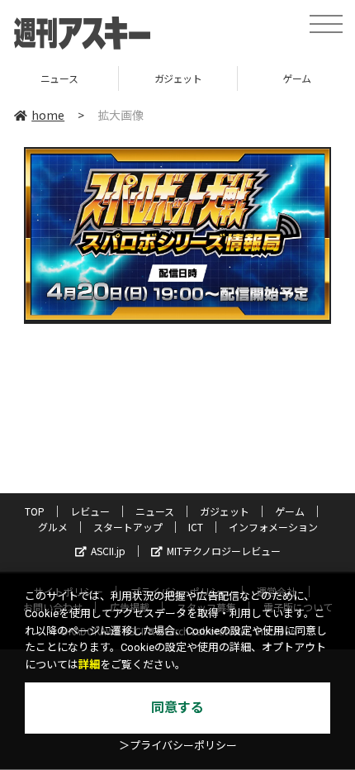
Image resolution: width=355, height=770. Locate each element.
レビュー (90, 511)
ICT (195, 527)
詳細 (89, 664)
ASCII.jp (108, 551)
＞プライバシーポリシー (178, 745)
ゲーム (290, 511)
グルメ (53, 527)
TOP (35, 511)
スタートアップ (128, 527)
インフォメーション (273, 527)
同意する (177, 707)
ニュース (59, 78)
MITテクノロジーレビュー (224, 551)
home (47, 115)
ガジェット (178, 78)
